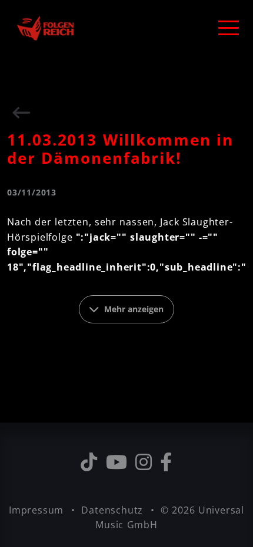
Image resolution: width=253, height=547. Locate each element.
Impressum (37, 510)
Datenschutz (113, 510)
